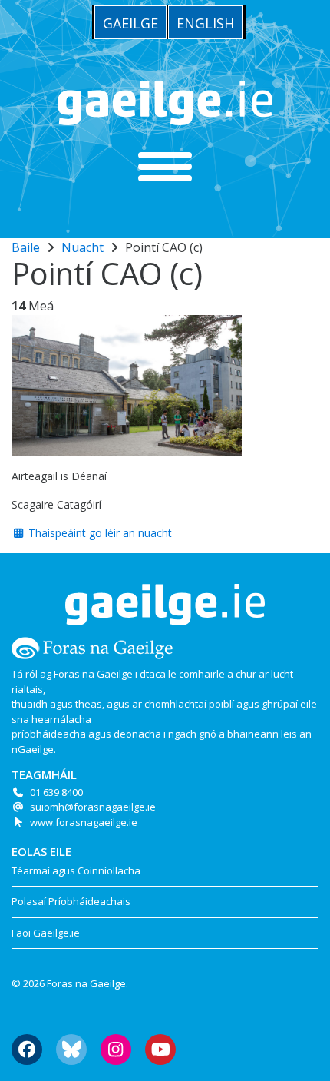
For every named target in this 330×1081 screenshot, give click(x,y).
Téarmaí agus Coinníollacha (76, 870)
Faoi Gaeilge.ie (46, 933)
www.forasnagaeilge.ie (83, 822)
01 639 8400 (56, 792)
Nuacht (82, 247)
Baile (26, 247)
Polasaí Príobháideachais (71, 901)
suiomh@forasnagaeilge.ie (93, 807)
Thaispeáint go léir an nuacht (98, 533)
